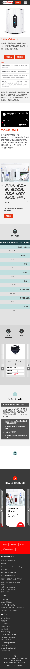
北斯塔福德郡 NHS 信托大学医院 (13, 608)
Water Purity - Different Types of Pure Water (10, 635)
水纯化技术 (6, 624)
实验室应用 (6, 626)
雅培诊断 (5, 599)
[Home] (6, 3)
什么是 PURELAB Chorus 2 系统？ (14, 405)
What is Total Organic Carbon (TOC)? (9, 649)
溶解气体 (17, 374)
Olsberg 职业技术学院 (9, 610)
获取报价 (9, 57)
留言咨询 (5, 544)
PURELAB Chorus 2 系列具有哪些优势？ (15, 427)
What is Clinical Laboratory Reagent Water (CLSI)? (8, 642)
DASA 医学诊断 (7, 602)
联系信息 (18, 2)
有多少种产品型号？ (11, 432)
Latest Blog (6, 632)
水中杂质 (5, 629)
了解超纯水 (6, 618)
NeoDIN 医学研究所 (8, 605)
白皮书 (4, 621)
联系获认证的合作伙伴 (8, 549)
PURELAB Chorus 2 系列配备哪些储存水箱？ (16, 437)
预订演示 (20, 57)
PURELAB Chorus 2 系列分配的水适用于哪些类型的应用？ (16, 422)
